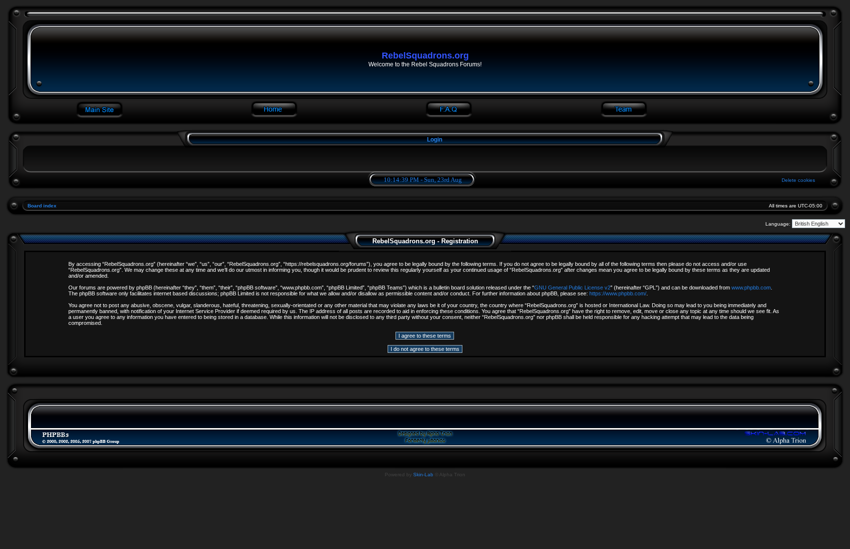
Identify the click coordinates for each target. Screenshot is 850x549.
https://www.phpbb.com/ (617, 293)
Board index (42, 205)
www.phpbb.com (751, 287)
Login (434, 139)
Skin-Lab (423, 474)
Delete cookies (798, 180)
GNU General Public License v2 (572, 287)
